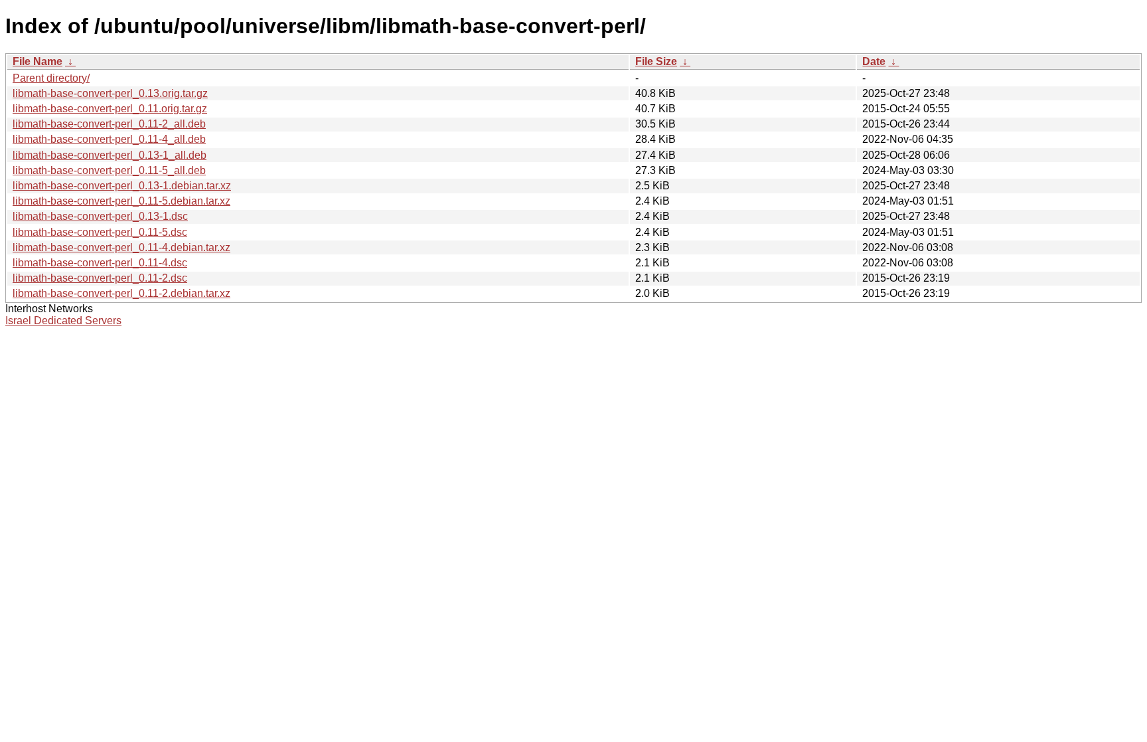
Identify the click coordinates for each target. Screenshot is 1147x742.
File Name (37, 61)
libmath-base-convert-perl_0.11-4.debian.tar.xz (121, 247)
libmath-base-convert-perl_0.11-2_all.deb (109, 124)
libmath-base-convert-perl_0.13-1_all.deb (109, 155)
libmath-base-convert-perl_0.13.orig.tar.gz (110, 93)
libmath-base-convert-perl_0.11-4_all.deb (109, 139)
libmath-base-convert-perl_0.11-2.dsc (100, 278)
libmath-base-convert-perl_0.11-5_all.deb (109, 170)
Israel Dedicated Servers (63, 320)
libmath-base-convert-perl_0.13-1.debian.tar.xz (122, 185)
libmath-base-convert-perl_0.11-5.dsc (100, 232)
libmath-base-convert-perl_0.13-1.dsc (100, 216)
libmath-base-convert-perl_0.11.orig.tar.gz (110, 108)
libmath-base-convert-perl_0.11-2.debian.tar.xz (121, 293)
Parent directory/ (51, 78)
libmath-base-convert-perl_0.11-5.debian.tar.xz (121, 201)
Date (873, 61)
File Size (656, 61)
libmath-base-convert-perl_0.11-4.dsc (100, 262)
